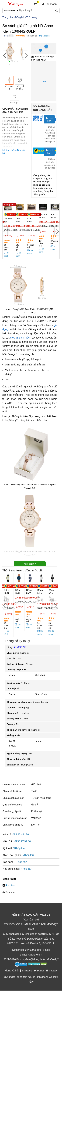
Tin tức (35, 791)
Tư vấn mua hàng (41, 798)
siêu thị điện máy (19, 337)
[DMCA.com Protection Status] (37, 965)
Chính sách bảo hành (14, 784)
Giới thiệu (36, 784)
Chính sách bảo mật (13, 798)
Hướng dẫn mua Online (15, 818)
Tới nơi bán (49, 119)
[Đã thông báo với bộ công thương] (21, 964)
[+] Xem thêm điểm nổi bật (13, 152)
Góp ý (34, 804)
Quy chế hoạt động (12, 804)
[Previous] (4, 55)
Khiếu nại (36, 811)
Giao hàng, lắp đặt (12, 811)
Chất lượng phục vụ (13, 824)
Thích (5, 36)
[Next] (25, 55)
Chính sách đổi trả (12, 791)
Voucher (36, 818)
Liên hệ (35, 824)
